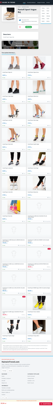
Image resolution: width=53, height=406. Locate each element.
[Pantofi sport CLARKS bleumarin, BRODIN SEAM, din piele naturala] (14, 231)
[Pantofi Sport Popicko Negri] (14, 327)
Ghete (43, 16)
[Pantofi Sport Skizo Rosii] (14, 135)
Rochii (43, 21)
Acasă (24, 2)
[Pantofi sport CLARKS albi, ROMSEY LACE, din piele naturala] (39, 231)
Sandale (43, 10)
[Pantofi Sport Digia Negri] (14, 87)
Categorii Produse (41, 2)
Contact (3, 394)
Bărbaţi (48, 16)
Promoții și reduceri (6, 378)
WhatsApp (29, 27)
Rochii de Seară (31, 376)
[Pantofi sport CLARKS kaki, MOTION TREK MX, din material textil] (39, 255)
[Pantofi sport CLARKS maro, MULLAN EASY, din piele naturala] (14, 279)
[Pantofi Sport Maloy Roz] (39, 183)
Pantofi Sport (44, 18)
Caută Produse (46, 404)
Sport (48, 13)
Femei (48, 10)
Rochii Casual (31, 383)
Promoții (4, 370)
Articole (48, 2)
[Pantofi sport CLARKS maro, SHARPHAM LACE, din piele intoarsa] (14, 255)
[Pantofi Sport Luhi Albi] (14, 111)
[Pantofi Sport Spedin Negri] (39, 135)
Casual (43, 13)
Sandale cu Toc (49, 8)
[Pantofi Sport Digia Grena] (39, 63)
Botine (48, 21)
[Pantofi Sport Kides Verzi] (39, 87)
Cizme (48, 18)
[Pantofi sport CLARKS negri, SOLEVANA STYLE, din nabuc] (14, 303)
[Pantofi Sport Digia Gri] (14, 63)
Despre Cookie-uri (6, 392)
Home (3, 376)
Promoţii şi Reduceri (31, 2)
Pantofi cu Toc (44, 8)
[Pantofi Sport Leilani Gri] (14, 159)
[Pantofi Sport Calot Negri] (39, 159)
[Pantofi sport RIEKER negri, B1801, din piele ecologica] (39, 279)
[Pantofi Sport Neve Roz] (14, 207)
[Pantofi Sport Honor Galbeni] (39, 303)
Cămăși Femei (31, 378)
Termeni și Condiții (6, 388)
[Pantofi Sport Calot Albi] (14, 183)
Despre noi (4, 383)
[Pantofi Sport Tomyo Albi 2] (39, 327)
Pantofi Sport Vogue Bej (27, 10)
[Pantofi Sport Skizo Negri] (39, 111)
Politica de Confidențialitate (8, 390)
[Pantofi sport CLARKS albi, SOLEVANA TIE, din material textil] (39, 207)
